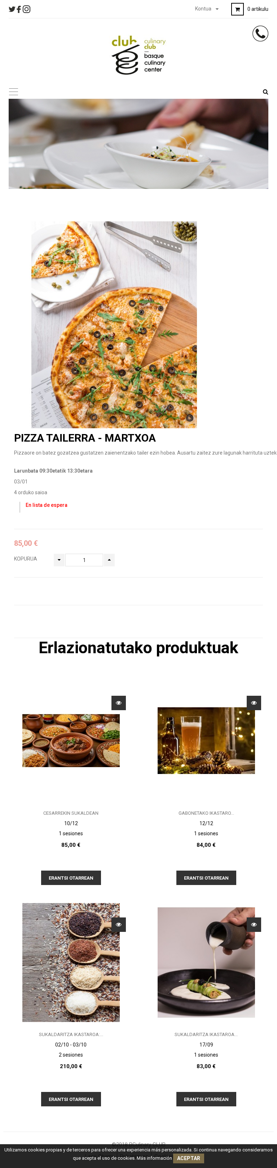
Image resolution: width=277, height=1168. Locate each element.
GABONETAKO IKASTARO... (206, 813)
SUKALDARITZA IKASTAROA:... (71, 1034)
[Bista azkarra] (119, 703)
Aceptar (188, 1158)
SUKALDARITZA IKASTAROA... (206, 1034)
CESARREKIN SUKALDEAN (70, 813)
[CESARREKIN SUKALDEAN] (71, 740)
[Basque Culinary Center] (138, 55)
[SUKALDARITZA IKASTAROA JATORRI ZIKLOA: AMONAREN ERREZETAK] (206, 962)
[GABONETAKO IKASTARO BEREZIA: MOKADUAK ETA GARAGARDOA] (206, 740)
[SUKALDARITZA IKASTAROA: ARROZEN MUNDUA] (71, 962)
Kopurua (25, 559)
